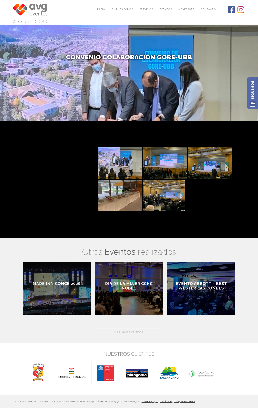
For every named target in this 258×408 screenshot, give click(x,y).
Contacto (208, 9)
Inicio (101, 9)
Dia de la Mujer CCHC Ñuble (129, 285)
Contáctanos (166, 401)
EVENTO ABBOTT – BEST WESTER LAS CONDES (201, 285)
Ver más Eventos (129, 332)
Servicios (146, 9)
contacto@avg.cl (150, 401)
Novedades (186, 9)
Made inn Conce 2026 (57, 283)
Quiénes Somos (122, 9)
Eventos (166, 9)
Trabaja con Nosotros (184, 401)
